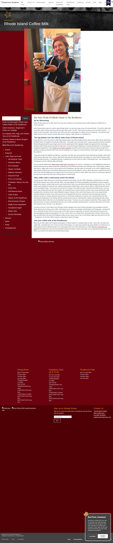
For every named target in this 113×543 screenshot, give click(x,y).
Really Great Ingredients (17, 204)
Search (25, 118)
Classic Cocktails (14, 169)
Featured (8, 153)
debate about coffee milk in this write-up (63, 164)
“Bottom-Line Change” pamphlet (61, 148)
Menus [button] (51, 2)
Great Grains (13, 195)
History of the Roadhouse (17, 198)
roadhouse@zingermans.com (102, 417)
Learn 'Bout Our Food (13, 156)
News (7, 221)
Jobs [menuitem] (94, 2)
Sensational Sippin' (15, 208)
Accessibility (21, 539)
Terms (13, 539)
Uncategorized (10, 228)
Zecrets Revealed (14, 214)
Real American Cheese (16, 201)
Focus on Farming (15, 179)
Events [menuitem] (88, 2)
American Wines (14, 162)
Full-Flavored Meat (15, 191)
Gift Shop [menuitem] (22, 3)
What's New (12, 211)
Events (7, 150)
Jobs (69, 539)
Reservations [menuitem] (41, 2)
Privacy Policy (5, 539)
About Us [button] (31, 2)
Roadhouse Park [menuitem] (70, 3)
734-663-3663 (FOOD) (100, 411)
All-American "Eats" (15, 159)
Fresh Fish (12, 188)
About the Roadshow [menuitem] (59, 3)
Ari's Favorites (13, 166)
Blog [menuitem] (100, 2)
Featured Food (13, 176)
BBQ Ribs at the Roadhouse (12, 145)
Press (7, 225)
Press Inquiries (78, 539)
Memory (8, 218)
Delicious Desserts (15, 172)
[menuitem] (31, 4)
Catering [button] (80, 2)
